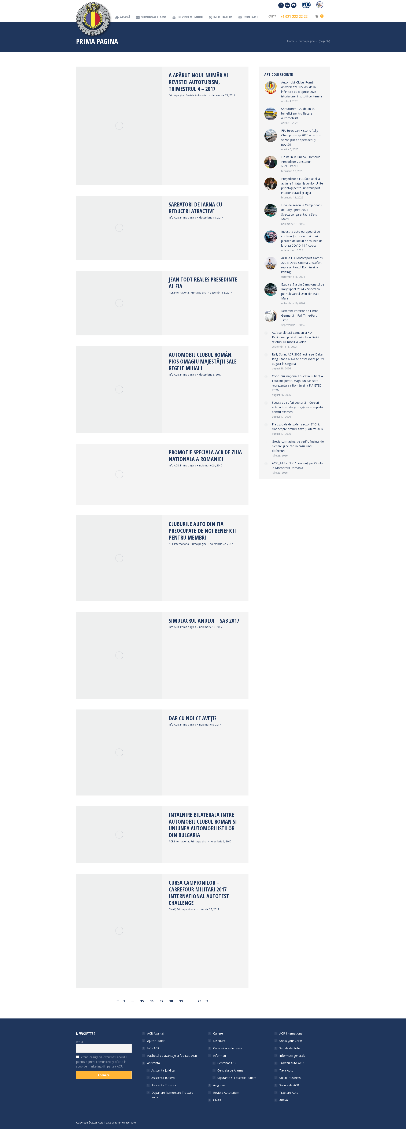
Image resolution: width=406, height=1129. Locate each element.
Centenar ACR (226, 1063)
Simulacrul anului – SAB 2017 (204, 620)
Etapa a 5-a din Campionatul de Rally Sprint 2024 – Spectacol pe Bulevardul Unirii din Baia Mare (302, 291)
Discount (219, 1041)
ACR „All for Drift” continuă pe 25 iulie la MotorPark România (297, 465)
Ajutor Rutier (156, 1041)
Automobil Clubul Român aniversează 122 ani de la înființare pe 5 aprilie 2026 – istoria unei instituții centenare (301, 89)
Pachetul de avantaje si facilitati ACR (172, 1056)
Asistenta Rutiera (163, 1078)
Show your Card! (290, 1041)
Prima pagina (177, 95)
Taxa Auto (286, 1070)
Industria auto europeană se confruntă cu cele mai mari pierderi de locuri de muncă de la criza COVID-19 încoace (301, 238)
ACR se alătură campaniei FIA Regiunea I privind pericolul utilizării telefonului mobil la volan (295, 337)
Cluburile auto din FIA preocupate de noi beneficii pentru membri (202, 531)
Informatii (219, 1056)
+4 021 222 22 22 (293, 16)
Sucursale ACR (289, 1085)
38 (171, 1001)
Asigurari (219, 1085)
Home (291, 41)
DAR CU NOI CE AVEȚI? (193, 718)
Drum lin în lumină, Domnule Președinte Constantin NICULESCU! (300, 161)
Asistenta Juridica (163, 1070)
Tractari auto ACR (291, 1063)
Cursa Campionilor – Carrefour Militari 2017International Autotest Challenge (199, 892)
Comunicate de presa (227, 1048)
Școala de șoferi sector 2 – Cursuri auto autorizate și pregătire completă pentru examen (297, 407)
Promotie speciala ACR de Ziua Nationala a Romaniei (205, 455)
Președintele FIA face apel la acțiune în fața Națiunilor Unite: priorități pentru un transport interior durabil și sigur (302, 186)
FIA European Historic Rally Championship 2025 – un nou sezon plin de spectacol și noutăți (301, 137)
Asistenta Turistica (164, 1085)
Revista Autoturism (197, 95)
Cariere (218, 1033)
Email (80, 1042)
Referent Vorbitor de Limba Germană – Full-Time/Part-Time (299, 315)
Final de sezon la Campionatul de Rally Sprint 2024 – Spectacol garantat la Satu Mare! (301, 212)
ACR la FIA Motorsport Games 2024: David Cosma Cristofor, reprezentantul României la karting (302, 265)
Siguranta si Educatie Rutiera (236, 1078)
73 (199, 1001)
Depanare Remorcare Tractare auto (172, 1095)
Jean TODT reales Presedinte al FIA (203, 283)
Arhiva (283, 1100)
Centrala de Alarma (230, 1070)
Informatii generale (292, 1056)
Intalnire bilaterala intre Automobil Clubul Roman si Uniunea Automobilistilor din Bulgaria (203, 824)
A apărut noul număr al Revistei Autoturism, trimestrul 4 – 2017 (199, 82)
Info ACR (174, 217)
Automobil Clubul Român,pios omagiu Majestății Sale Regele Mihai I (203, 361)
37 (161, 1001)
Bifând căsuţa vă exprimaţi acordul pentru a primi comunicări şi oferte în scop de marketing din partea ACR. (101, 1061)
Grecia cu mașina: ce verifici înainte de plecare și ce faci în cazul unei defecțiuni (298, 446)
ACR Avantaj (155, 1033)
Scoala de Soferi (290, 1048)
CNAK (172, 909)
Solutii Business (290, 1078)
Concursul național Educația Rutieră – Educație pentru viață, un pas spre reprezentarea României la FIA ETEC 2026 (297, 383)
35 (142, 1001)
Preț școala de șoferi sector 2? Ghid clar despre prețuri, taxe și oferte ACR (297, 426)
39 (181, 1001)
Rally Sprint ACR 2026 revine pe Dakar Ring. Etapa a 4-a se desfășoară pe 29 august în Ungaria (298, 359)
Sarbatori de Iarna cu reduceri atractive (195, 208)
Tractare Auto (288, 1093)
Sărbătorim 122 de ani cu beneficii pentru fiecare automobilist (298, 113)
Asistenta (153, 1063)
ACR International (179, 292)
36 (152, 1001)
